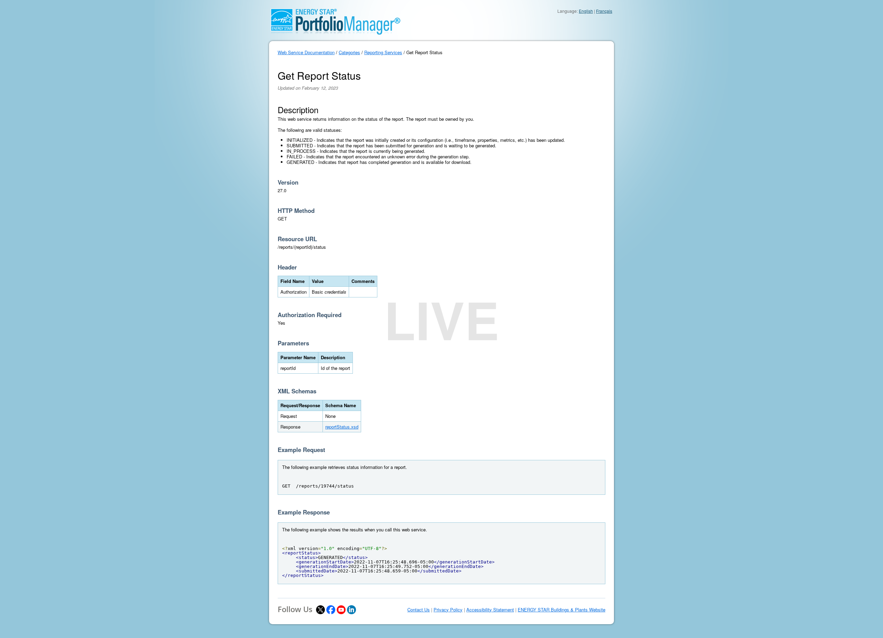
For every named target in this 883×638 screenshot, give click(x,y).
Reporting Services (383, 52)
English (586, 11)
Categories (349, 52)
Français (604, 11)
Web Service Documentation (306, 52)
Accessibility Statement (490, 609)
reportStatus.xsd (341, 426)
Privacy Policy (448, 609)
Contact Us (418, 609)
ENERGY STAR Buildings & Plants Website (561, 609)
